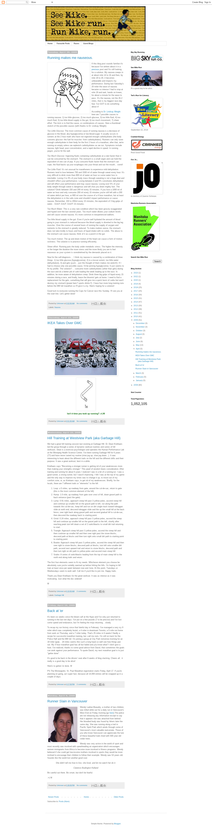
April (138, 349)
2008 (136, 385)
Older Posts (119, 797)
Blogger (117, 824)
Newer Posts (53, 797)
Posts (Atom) (64, 801)
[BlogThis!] (95, 303)
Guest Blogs (88, 43)
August (139, 334)
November (140, 327)
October (139, 331)
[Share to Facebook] (101, 303)
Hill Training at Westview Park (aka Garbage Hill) (83, 438)
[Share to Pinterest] (104, 303)
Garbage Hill (59, 595)
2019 (136, 284)
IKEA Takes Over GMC (64, 323)
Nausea (57, 307)
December (140, 323)
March (139, 373)
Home (50, 43)
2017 (136, 291)
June (138, 341)
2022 (136, 276)
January (139, 380)
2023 (136, 273)
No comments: (82, 303)
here (111, 713)
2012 (136, 309)
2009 (136, 320)
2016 (136, 295)
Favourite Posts (63, 43)
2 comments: (82, 591)
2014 (136, 302)
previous (95, 69)
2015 (136, 298)
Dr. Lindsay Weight (112, 111)
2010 (136, 316)
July (138, 338)
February (140, 377)
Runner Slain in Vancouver (67, 701)
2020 (136, 280)
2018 (136, 287)
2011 (136, 313)
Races (76, 43)
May (138, 345)
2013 (136, 305)
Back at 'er (55, 611)
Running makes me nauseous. (70, 58)
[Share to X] (98, 303)
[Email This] (92, 303)
